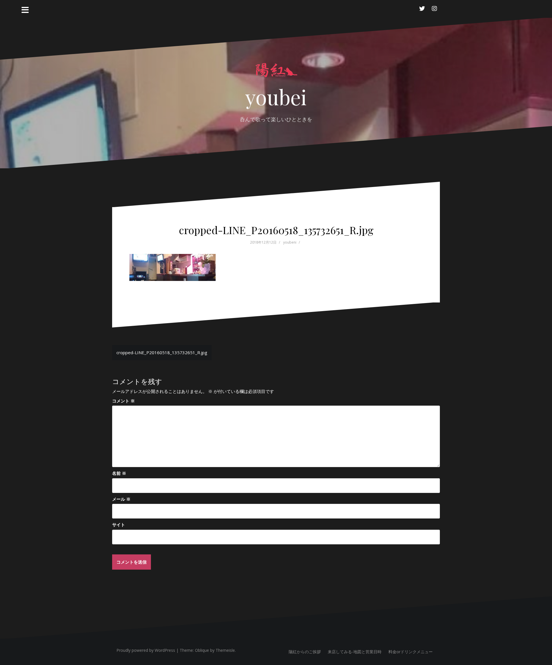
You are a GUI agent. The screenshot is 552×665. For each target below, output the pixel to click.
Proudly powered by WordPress (145, 650)
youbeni (289, 242)
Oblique (202, 650)
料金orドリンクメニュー (410, 651)
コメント (123, 401)
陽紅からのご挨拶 (305, 651)
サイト (118, 524)
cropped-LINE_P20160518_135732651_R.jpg (161, 352)
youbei (276, 96)
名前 (119, 473)
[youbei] (276, 73)
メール (121, 499)
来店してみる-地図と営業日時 (355, 651)
